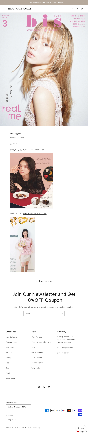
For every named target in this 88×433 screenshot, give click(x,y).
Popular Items (11, 342)
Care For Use (37, 337)
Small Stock (10, 378)
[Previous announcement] (4, 2)
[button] (4, 8)
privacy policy (63, 353)
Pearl (8, 373)
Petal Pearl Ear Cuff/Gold (35, 213)
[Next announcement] (83, 2)
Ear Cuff (9, 352)
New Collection (12, 337)
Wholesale (36, 368)
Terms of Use (37, 358)
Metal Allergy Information (42, 342)
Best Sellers (10, 347)
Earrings (9, 358)
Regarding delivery (65, 348)
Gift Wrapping (37, 352)
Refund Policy (37, 363)
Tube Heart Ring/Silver (33, 150)
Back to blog (45, 281)
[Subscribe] (62, 313)
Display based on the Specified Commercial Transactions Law (66, 339)
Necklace (9, 363)
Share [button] (15, 144)
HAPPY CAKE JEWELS (19, 428)
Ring (7, 368)
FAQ (33, 347)
